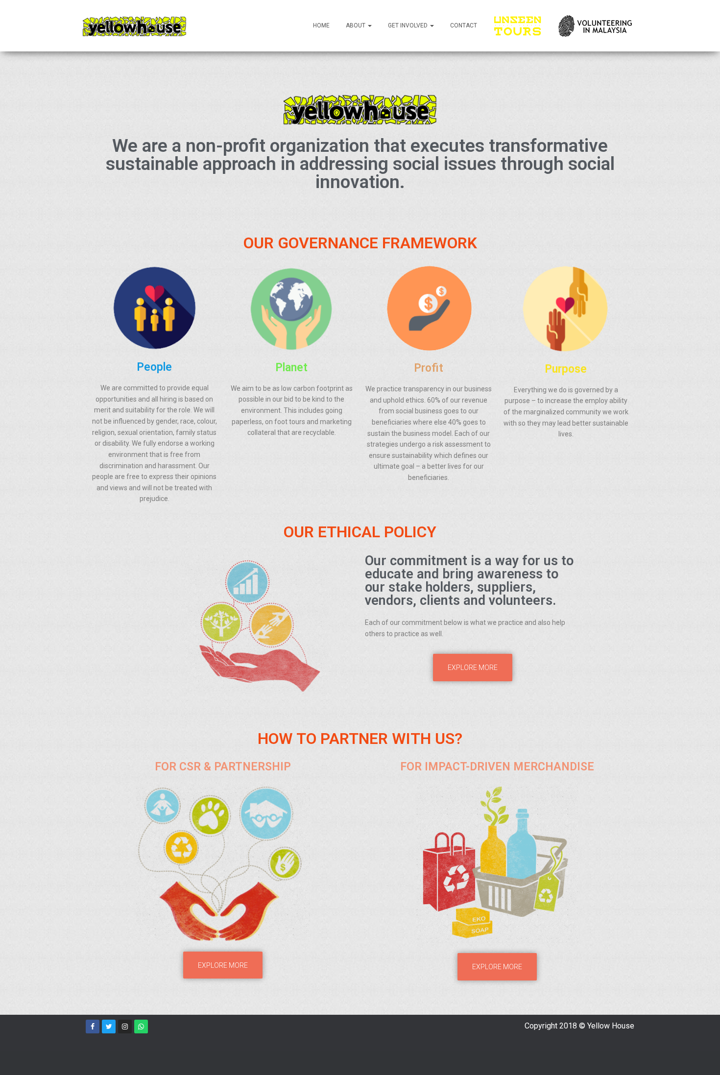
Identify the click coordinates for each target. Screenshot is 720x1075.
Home (321, 25)
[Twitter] (109, 1026)
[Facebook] (92, 1026)
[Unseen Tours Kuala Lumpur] (518, 26)
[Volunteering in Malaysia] (595, 26)
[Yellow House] (134, 26)
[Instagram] (125, 1026)
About (356, 25)
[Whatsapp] (141, 1026)
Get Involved (408, 25)
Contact (463, 25)
